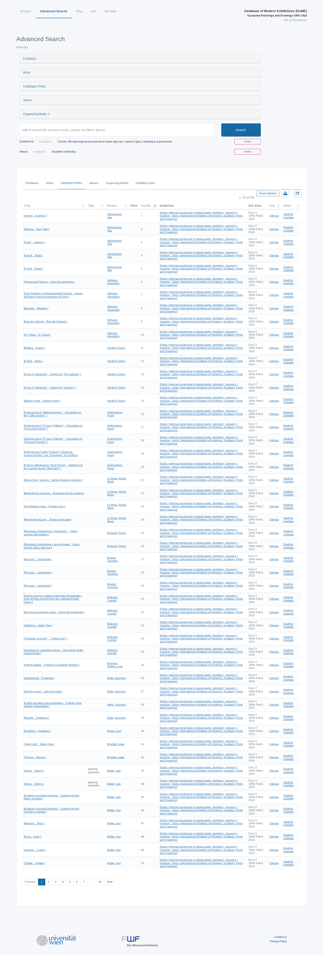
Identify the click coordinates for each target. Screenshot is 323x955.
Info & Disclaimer (295, 20)
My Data (110, 11)
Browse (26, 11)
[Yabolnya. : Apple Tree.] (38, 625)
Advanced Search (53, 11)
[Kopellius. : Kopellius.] (37, 731)
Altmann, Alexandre (113, 282)
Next (110, 881)
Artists (49, 183)
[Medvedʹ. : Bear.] (34, 823)
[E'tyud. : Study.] (33, 255)
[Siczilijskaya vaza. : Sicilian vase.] (44, 506)
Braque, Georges (112, 559)
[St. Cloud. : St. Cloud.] (37, 334)
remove (247, 141)
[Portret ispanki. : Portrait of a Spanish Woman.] (52, 665)
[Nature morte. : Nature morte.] (42, 400)
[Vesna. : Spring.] (34, 770)
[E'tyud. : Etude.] (33, 268)
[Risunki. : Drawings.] (36, 717)
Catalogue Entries (71, 182)
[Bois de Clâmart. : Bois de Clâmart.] (45, 321)
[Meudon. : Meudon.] (36, 308)
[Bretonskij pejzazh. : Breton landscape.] (48, 519)
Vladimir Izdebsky (288, 216)
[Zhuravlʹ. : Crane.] (35, 850)
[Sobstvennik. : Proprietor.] (39, 678)
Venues (93, 183)
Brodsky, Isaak (115, 744)
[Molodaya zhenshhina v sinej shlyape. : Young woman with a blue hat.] (52, 546)
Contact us (280, 937)
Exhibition (29, 58)
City (272, 205)
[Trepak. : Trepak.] (34, 863)
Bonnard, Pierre (116, 533)
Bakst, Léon (114, 731)
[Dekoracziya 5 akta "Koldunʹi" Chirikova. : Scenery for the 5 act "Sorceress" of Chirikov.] (51, 453)
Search (241, 130)
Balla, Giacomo (116, 678)
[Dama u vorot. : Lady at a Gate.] (43, 691)
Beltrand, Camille (112, 599)
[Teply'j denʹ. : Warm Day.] (39, 744)
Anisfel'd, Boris (116, 348)
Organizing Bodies (117, 183)
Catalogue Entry (34, 86)
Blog (79, 11)
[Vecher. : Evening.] (35, 215)
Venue (27, 100)
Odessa (274, 215)
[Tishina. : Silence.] (35, 757)
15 (100, 881)
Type (91, 205)
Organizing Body (34, 114)
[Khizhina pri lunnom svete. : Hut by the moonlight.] (54, 612)
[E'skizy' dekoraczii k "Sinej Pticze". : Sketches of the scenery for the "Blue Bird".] (53, 467)
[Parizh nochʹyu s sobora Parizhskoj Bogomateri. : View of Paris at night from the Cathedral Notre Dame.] (53, 599)
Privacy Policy (278, 941)
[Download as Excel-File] (285, 193)
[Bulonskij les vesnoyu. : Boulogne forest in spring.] (54, 493)
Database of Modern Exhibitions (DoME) (275, 13)
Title (27, 205)
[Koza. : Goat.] (32, 836)
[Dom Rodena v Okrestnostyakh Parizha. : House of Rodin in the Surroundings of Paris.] (53, 295)
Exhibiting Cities (145, 183)
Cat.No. (146, 205)
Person (111, 205)
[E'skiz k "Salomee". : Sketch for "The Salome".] (52, 374)
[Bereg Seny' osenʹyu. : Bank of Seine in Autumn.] (53, 480)
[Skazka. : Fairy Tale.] (36, 229)
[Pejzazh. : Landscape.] (38, 559)
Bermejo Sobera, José (115, 665)
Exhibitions (31, 183)
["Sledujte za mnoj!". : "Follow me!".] (45, 638)
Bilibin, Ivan (114, 770)
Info (93, 11)
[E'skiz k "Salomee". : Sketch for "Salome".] (50, 387)
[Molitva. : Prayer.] (34, 348)
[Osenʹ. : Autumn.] (34, 242)
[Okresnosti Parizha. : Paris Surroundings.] (49, 281)
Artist (26, 72)
